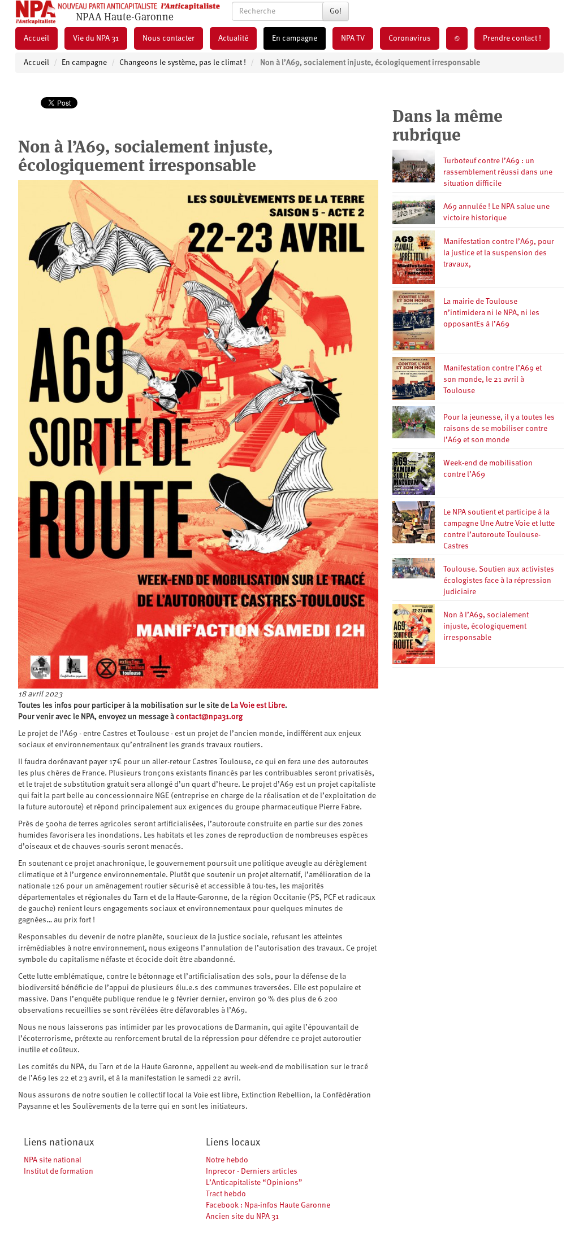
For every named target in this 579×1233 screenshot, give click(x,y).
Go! (336, 11)
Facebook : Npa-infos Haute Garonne (268, 1205)
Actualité (233, 38)
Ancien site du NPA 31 (242, 1217)
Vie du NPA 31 (96, 38)
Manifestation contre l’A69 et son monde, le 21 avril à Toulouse (492, 379)
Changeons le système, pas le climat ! (182, 63)
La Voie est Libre (258, 705)
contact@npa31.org (209, 717)
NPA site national (52, 1160)
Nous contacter (168, 38)
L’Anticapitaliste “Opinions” (254, 1183)
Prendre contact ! (512, 38)
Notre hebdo (227, 1160)
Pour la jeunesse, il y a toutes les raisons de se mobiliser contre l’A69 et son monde (499, 428)
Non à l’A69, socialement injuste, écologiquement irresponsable (486, 626)
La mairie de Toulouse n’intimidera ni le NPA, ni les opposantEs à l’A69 (491, 313)
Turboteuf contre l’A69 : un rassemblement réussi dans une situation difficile (497, 172)
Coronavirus (409, 38)
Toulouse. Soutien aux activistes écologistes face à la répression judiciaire (498, 580)
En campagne (294, 38)
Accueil (36, 38)
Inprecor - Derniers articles (251, 1171)
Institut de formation (58, 1171)
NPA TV (353, 38)
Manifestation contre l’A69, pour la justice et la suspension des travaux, (498, 253)
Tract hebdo (226, 1194)
